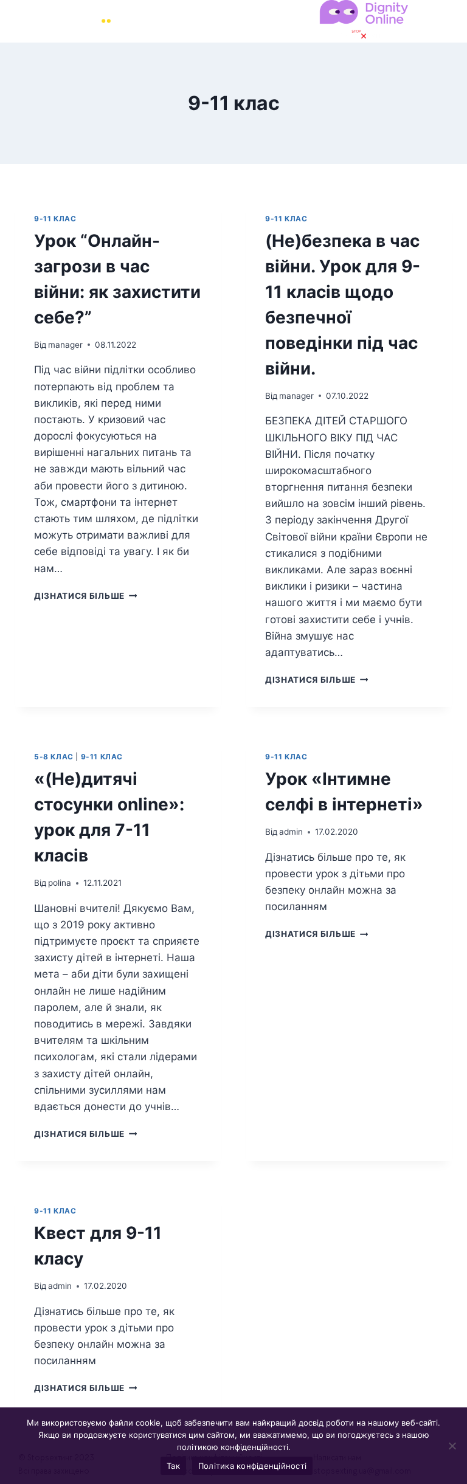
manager (65, 345)
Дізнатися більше (85, 596)
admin (291, 832)
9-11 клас (55, 218)
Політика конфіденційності (252, 1466)
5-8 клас (54, 756)
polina (59, 883)
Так (173, 1466)
